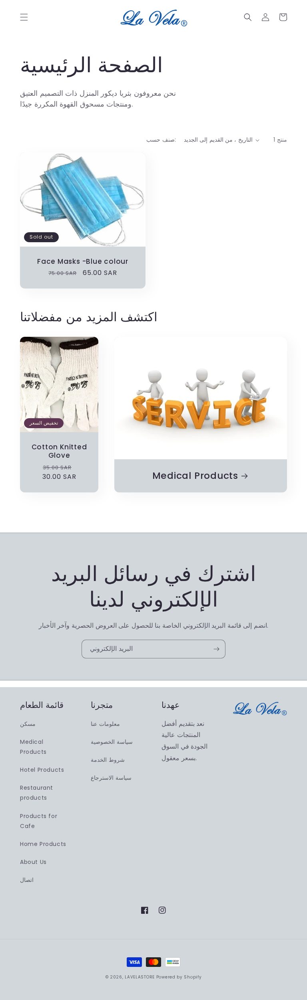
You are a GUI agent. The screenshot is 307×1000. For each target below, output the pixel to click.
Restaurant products (36, 793)
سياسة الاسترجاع (111, 778)
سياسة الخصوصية (112, 742)
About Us (33, 862)
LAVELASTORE (140, 977)
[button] (24, 17)
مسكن (28, 724)
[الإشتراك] (216, 649)
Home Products (43, 844)
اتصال (27, 880)
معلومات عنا (105, 724)
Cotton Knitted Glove (59, 451)
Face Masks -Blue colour (82, 261)
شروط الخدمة (108, 760)
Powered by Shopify (179, 977)
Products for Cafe (38, 821)
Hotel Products (42, 770)
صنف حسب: (160, 140)
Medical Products (195, 476)
